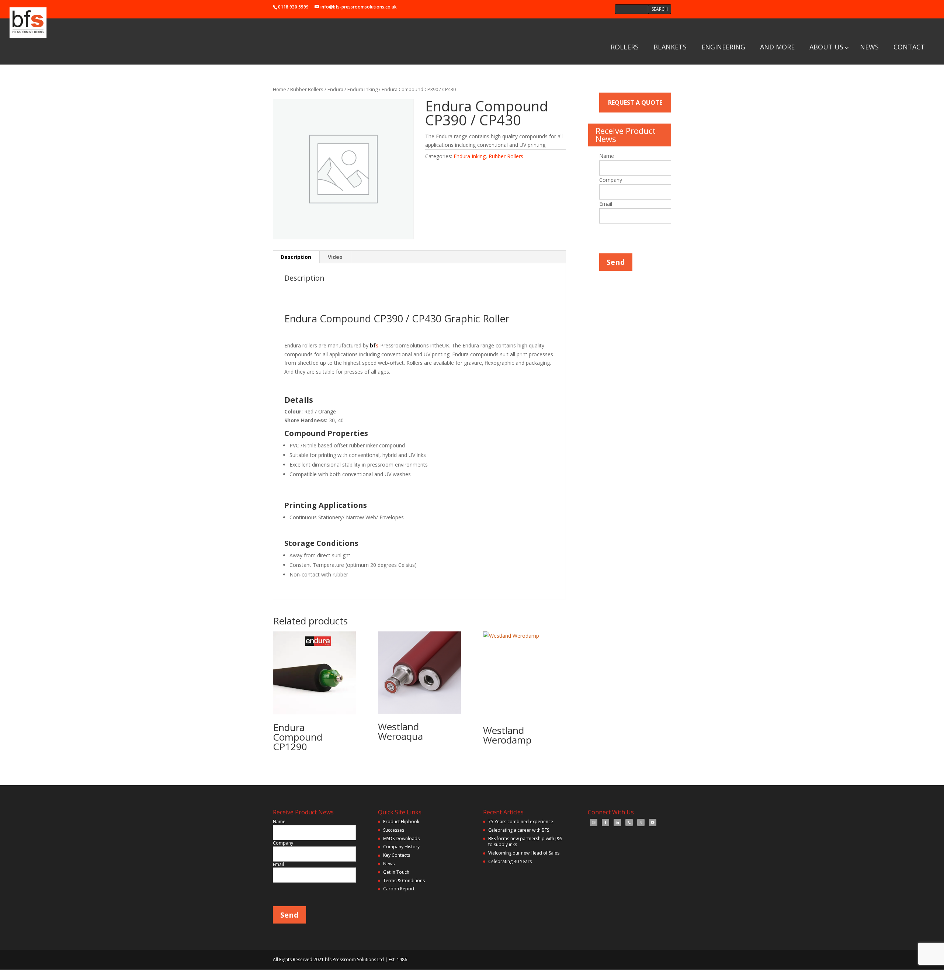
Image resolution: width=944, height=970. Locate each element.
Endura (335, 89)
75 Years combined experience (520, 821)
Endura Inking (362, 89)
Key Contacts (396, 855)
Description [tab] (296, 256)
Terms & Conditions (404, 880)
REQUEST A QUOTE (635, 102)
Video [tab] (335, 256)
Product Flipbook (401, 821)
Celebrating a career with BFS (518, 830)
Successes (393, 830)
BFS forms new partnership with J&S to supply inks (525, 841)
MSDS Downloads (401, 838)
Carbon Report (398, 889)
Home (279, 89)
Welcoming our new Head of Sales (523, 853)
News (389, 863)
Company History (401, 846)
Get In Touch (396, 872)
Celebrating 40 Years (510, 861)
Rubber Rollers (306, 89)
